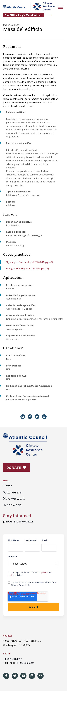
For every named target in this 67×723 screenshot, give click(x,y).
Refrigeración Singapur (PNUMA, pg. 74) (27, 268)
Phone (6, 654)
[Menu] (60, 8)
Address (7, 636)
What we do (12, 505)
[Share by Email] (22, 416)
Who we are (12, 492)
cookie (11, 575)
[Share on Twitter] (37, 416)
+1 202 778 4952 (12, 659)
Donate (14, 467)
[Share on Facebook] (30, 416)
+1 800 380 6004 (24, 663)
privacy (45, 572)
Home (7, 486)
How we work (14, 498)
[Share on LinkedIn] (44, 416)
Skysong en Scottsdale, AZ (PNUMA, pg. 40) (29, 261)
